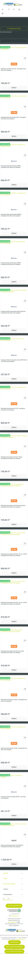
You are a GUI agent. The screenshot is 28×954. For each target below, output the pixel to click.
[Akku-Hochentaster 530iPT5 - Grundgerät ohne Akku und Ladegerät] (14, 198)
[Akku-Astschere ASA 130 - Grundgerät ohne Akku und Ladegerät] (14, 53)
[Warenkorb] (2, 13)
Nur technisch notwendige (14, 946)
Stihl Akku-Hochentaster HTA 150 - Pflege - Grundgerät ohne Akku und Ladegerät (12, 457)
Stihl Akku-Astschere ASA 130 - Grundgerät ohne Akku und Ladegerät (13, 69)
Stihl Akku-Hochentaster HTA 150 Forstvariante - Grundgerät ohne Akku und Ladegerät (13, 506)
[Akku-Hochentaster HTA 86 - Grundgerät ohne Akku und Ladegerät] (14, 732)
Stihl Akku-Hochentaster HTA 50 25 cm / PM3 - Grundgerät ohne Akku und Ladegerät (12, 652)
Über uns (5, 873)
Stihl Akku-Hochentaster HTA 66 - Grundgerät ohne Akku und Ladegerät (14, 700)
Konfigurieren (14, 942)
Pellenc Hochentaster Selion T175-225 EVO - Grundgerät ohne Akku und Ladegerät (12, 846)
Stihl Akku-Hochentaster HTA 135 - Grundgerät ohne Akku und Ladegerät (13, 409)
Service (5, 878)
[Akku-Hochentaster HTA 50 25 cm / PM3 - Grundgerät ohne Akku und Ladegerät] (14, 635)
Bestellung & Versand (9, 883)
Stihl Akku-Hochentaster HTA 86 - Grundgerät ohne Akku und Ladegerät (14, 749)
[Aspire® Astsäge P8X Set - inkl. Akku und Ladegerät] (14, 781)
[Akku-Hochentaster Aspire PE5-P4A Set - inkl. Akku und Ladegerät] (14, 344)
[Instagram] (10, 899)
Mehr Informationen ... (21, 939)
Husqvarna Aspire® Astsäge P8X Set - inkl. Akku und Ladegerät (13, 797)
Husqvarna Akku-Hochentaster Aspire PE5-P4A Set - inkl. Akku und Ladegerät (14, 360)
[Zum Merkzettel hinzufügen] (24, 59)
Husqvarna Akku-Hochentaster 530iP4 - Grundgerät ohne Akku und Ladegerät (11, 166)
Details (14, 87)
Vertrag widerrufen (14, 905)
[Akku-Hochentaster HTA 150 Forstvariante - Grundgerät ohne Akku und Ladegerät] (14, 490)
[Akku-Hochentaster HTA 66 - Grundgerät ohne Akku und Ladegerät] (14, 684)
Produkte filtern (15, 28)
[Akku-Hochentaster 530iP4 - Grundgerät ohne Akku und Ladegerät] (14, 150)
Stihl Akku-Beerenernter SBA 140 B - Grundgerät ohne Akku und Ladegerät (13, 118)
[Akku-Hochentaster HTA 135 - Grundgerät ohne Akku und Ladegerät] (14, 393)
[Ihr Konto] (19, 9)
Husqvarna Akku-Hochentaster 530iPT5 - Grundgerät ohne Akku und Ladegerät (11, 215)
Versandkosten (12, 922)
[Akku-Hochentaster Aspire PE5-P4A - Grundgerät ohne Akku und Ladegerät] (14, 296)
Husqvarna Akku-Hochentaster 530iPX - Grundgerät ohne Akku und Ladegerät (11, 263)
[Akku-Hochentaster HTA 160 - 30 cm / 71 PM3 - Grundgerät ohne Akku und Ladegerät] (14, 538)
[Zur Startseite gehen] (12, 4)
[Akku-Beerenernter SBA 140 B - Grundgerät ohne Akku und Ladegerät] (14, 101)
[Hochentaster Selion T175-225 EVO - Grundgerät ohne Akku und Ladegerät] (14, 829)
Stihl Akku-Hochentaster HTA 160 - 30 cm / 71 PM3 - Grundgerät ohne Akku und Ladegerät (14, 554)
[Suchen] (8, 9)
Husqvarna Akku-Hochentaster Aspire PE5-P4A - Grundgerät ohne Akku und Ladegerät (13, 312)
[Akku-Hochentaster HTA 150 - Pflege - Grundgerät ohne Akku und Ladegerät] (14, 441)
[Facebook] (5, 899)
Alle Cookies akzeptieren (14, 951)
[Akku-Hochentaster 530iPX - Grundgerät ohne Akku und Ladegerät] (14, 247)
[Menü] (2, 9)
